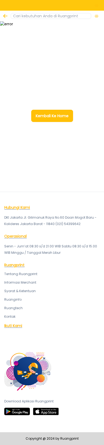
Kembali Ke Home (52, 116)
